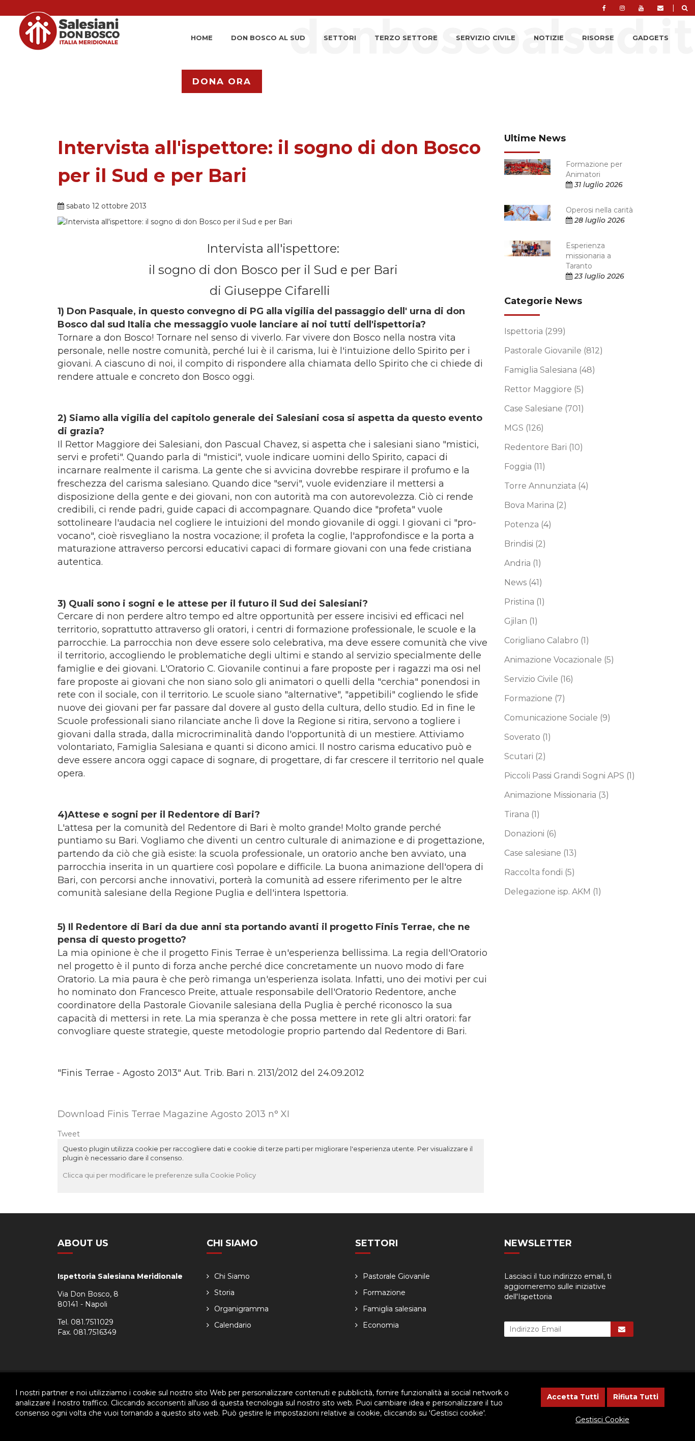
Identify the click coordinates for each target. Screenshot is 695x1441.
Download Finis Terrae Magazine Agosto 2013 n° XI (173, 1114)
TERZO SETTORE (406, 38)
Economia (381, 1325)
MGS (524, 428)
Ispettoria (535, 331)
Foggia (524, 466)
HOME (202, 38)
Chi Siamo (232, 1276)
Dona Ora (221, 81)
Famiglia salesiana (394, 1308)
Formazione (534, 698)
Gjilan (521, 621)
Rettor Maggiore (544, 389)
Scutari (525, 756)
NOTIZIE (549, 38)
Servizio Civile (538, 679)
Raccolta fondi (539, 872)
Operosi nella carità (599, 210)
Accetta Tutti (573, 1397)
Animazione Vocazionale (559, 660)
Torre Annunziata (546, 486)
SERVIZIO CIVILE (485, 38)
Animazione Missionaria (556, 795)
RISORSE (598, 38)
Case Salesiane (544, 408)
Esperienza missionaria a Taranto (588, 256)
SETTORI (340, 38)
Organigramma (241, 1308)
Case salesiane (540, 853)
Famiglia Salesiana (549, 370)
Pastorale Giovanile (553, 350)
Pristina (524, 602)
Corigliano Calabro (546, 640)
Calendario (232, 1325)
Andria (522, 563)
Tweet (68, 1133)
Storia (224, 1292)
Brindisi (525, 544)
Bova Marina (535, 505)
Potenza (528, 524)
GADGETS (650, 38)
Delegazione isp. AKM (552, 891)
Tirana (522, 814)
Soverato (527, 737)
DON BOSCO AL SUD (268, 38)
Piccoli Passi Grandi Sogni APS (569, 775)
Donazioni (530, 833)
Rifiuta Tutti (635, 1397)
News (523, 582)
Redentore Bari (543, 447)
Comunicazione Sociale (557, 718)
